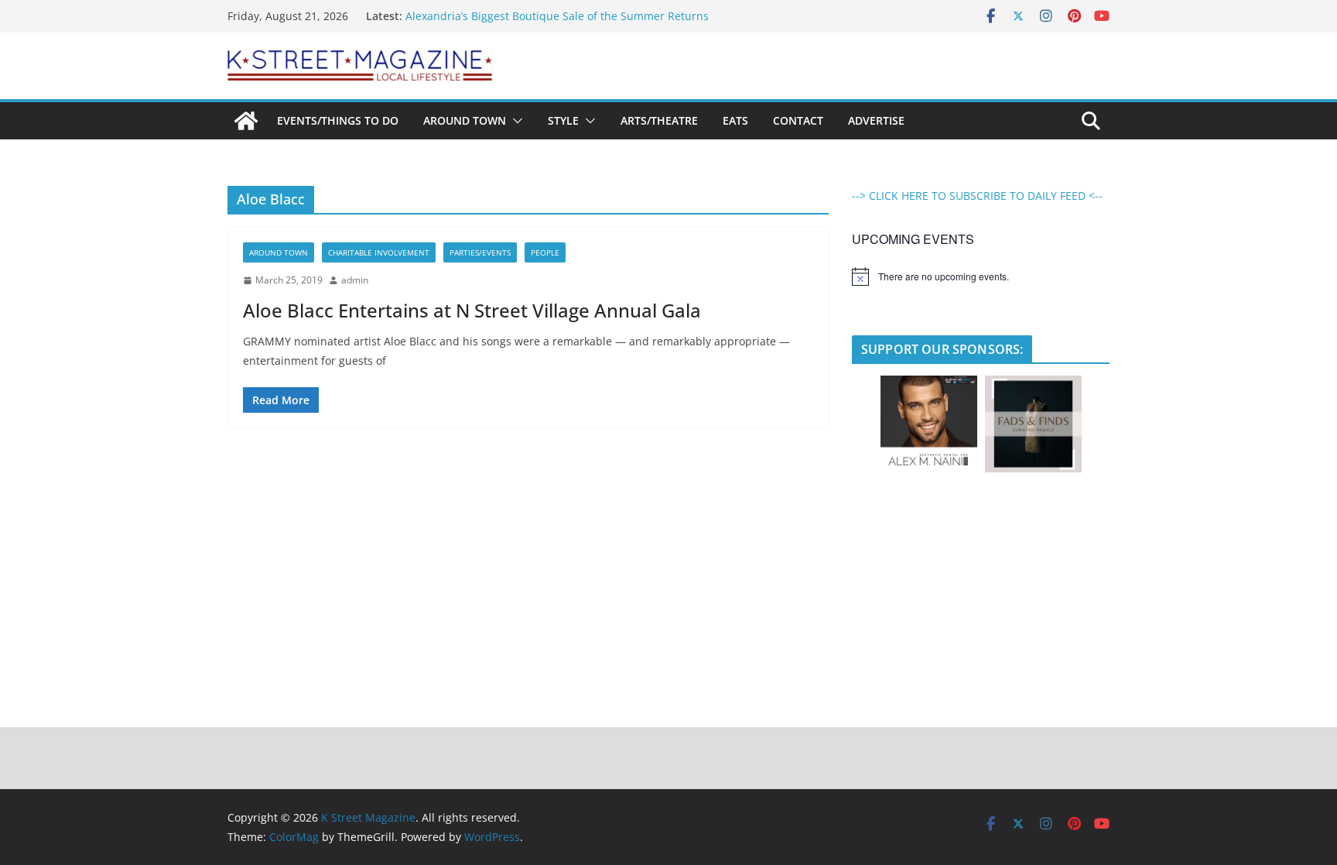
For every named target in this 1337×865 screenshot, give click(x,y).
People (545, 252)
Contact (798, 120)
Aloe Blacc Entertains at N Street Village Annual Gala (472, 310)
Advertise (876, 120)
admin (354, 280)
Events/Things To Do (337, 120)
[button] (514, 121)
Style (563, 120)
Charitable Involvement (378, 252)
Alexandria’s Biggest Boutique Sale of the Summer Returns (557, 16)
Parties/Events (480, 252)
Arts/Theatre (659, 120)
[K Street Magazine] (246, 120)
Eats (735, 120)
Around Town (464, 120)
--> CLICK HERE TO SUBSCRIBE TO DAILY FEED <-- (977, 195)
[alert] (981, 276)
